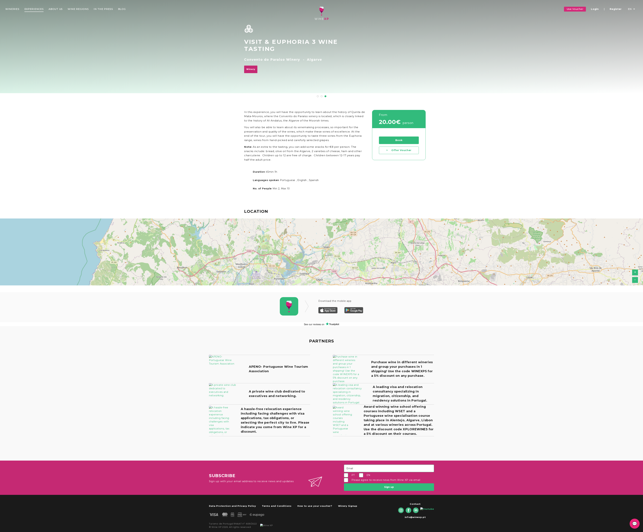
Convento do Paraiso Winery (272, 60)
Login (595, 9)
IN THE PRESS (103, 9)
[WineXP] (321, 13)
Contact (415, 504)
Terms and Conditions (277, 506)
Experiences (34, 9)
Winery (250, 69)
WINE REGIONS (78, 9)
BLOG (122, 9)
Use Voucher (575, 9)
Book (399, 140)
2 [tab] (322, 96)
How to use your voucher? (314, 506)
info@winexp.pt (415, 517)
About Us (56, 9)
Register (616, 9)
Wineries (12, 9)
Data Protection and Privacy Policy (232, 506)
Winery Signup (347, 506)
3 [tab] (325, 96)
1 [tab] (318, 96)
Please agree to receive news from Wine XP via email (385, 480)
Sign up (389, 487)
